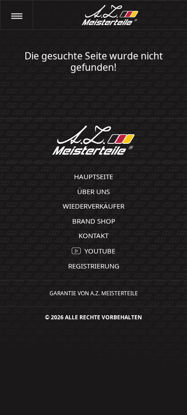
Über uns (93, 191)
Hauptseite (93, 176)
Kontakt (93, 235)
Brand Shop (93, 220)
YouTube (99, 250)
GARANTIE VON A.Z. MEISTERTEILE (93, 293)
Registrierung (93, 265)
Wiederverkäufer (93, 205)
